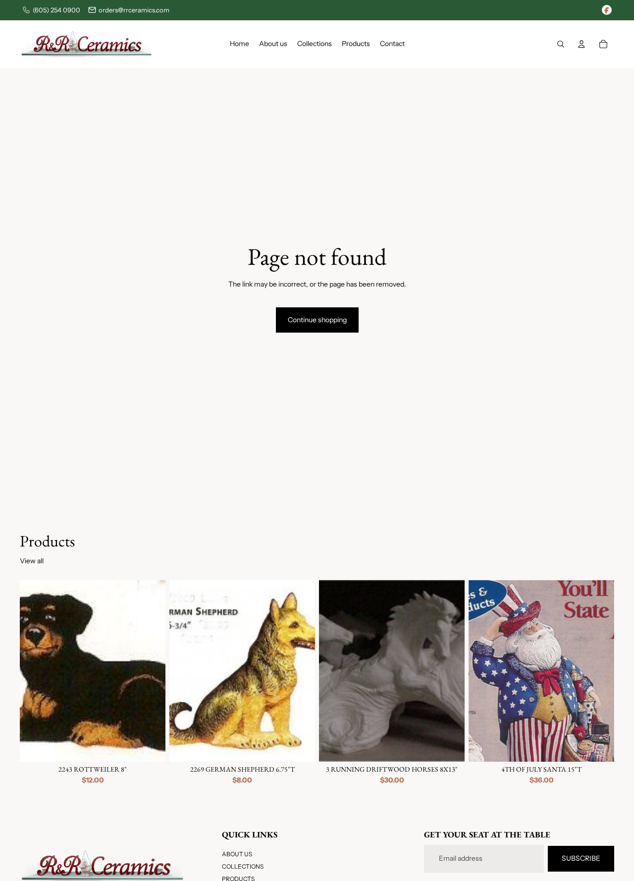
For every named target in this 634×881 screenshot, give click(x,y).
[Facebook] (607, 10)
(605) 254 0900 (56, 10)
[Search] (561, 44)
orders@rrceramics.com (134, 10)
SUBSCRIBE (581, 858)
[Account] (581, 44)
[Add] (150, 746)
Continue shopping (317, 319)
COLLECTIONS (243, 867)
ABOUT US (237, 854)
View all (32, 560)
